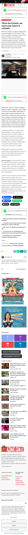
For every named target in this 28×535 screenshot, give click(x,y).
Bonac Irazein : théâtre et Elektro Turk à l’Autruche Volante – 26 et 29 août (18, 427)
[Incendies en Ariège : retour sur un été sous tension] (5, 382)
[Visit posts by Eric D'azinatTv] (3, 55)
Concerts (12, 422)
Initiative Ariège (5, 160)
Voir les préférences (14, 529)
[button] (26, 503)
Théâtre (15, 430)
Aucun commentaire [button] (21, 269)
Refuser (14, 525)
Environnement (13, 401)
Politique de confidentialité (18, 533)
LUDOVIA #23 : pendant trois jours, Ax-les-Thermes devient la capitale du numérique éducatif (18, 373)
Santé (11, 407)
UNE (20, 369)
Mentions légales (20, 484)
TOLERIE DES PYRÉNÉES (18, 245)
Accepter (14, 521)
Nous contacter (5, 479)
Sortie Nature (12, 415)
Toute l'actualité (13, 384)
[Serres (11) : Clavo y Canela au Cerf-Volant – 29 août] (5, 420)
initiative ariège (13, 243)
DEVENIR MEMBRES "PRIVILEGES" (11, 356)
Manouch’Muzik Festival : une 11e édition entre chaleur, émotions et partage (18, 365)
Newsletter (4, 477)
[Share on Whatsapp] (18, 251)
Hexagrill (3, 191)
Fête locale (12, 439)
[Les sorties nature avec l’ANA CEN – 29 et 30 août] (5, 413)
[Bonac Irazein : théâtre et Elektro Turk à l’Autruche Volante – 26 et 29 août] (5, 428)
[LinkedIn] (26, 257)
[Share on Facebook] (14, 251)
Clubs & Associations (14, 369)
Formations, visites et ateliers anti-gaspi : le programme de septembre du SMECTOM (17, 397)
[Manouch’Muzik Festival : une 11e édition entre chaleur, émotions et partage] (5, 366)
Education (12, 377)
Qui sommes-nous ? (6, 475)
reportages (20, 243)
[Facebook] (24, 257)
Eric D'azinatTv (8, 54)
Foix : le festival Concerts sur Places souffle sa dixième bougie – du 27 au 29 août (18, 435)
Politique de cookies (8, 533)
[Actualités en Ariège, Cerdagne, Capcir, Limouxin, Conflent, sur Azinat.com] (9, 5)
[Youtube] (7, 344)
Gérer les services (13, 517)
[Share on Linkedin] (21, 251)
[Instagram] (20, 338)
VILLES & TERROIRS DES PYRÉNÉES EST (18, 385)
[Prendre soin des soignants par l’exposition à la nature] (5, 406)
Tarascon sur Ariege (6, 245)
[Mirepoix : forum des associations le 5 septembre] (5, 391)
